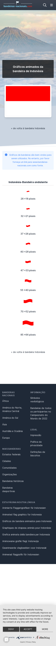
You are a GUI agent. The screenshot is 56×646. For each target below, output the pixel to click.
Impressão (35, 435)
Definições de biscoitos (37, 454)
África (5, 401)
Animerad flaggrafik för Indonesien (20, 554)
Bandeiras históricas (13, 481)
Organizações (9, 474)
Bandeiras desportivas (8, 489)
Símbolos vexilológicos (37, 399)
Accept (28, 629)
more (45, 629)
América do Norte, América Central (12, 409)
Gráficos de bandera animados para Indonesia (27, 521)
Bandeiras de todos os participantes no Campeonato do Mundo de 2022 (40, 413)
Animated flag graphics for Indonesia (22, 514)
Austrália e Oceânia (12, 431)
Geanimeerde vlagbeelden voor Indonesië (24, 547)
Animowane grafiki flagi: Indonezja (20, 541)
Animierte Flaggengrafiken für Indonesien (24, 507)
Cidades (6, 461)
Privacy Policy (31, 642)
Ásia (4, 424)
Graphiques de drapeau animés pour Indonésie (26, 527)
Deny (11, 629)
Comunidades (9, 467)
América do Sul (10, 417)
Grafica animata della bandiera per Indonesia (26, 534)
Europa (6, 437)
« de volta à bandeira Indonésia (28, 128)
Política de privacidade (36, 443)
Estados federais (11, 454)
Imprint (22, 642)
